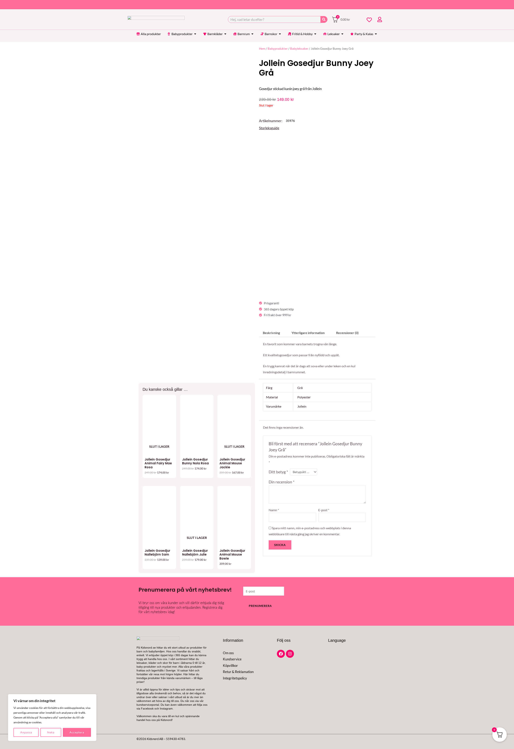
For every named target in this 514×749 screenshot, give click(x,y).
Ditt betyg (278, 472)
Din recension (282, 482)
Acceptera (76, 732)
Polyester (304, 397)
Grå (300, 388)
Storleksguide (269, 128)
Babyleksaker (299, 48)
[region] (52, 717)
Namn (274, 510)
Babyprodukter (278, 48)
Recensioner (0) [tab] (347, 333)
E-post (323, 510)
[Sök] (323, 19)
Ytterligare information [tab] (308, 333)
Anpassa (26, 732)
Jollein (301, 406)
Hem (262, 48)
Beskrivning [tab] (271, 333)
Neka (50, 732)
